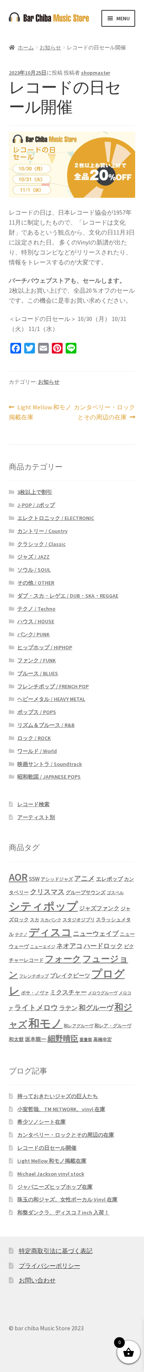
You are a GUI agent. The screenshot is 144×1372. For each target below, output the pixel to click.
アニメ (84, 878)
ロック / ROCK (34, 738)
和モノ (45, 1023)
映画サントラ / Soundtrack (49, 764)
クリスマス (47, 891)
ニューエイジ (42, 946)
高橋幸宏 (102, 1039)
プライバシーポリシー (49, 1265)
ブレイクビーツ (70, 975)
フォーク (63, 958)
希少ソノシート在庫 (41, 1121)
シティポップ (43, 906)
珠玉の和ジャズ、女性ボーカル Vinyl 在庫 (67, 1199)
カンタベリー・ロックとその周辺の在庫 (104, 412)
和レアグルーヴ (78, 1025)
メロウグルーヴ (103, 993)
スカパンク (50, 919)
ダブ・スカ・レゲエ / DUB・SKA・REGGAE (67, 595)
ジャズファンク (99, 908)
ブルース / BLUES (37, 673)
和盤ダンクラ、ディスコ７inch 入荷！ (63, 1212)
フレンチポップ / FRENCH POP (53, 686)
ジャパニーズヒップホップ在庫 (55, 1186)
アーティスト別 (36, 817)
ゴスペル (115, 892)
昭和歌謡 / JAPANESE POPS (49, 776)
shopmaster (95, 72)
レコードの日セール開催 (46, 1147)
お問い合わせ (37, 1280)
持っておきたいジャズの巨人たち (57, 1096)
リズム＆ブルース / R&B (45, 725)
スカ (34, 919)
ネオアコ (69, 946)
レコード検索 (33, 804)
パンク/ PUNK (33, 634)
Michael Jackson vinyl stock (50, 1173)
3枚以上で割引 (34, 492)
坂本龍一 (35, 1039)
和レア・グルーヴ (112, 1025)
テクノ (21, 934)
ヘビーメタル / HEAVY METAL (51, 699)
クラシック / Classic (41, 544)
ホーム (26, 47)
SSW (34, 878)
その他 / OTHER (35, 582)
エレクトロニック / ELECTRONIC (55, 518)
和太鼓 (16, 1039)
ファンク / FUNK (36, 660)
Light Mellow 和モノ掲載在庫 (40, 412)
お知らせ (50, 47)
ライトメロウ (36, 1007)
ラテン (68, 1008)
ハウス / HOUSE (35, 621)
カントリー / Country (42, 531)
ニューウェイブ (96, 933)
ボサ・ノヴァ (35, 993)
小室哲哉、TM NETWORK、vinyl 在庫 (61, 1109)
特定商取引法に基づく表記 (56, 1251)
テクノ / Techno (36, 608)
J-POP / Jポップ (36, 505)
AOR (18, 877)
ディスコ (50, 932)
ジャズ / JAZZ (33, 556)
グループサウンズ (86, 892)
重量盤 (85, 1039)
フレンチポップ (34, 976)
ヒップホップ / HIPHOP (44, 647)
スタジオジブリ (79, 919)
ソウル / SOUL (34, 569)
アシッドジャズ (57, 879)
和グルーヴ (96, 1007)
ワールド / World (37, 751)
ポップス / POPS (36, 712)
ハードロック (103, 946)
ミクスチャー (68, 992)
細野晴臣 (63, 1038)
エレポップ (109, 878)
